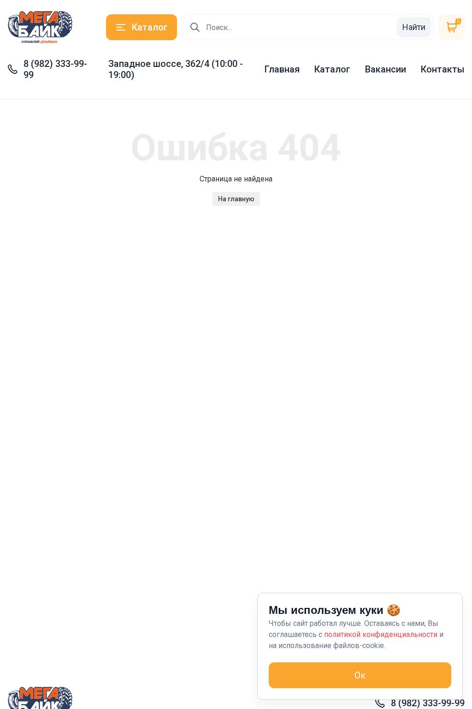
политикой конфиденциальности (380, 634)
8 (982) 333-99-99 (55, 69)
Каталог (332, 69)
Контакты (443, 69)
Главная (282, 69)
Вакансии (385, 69)
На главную (236, 199)
